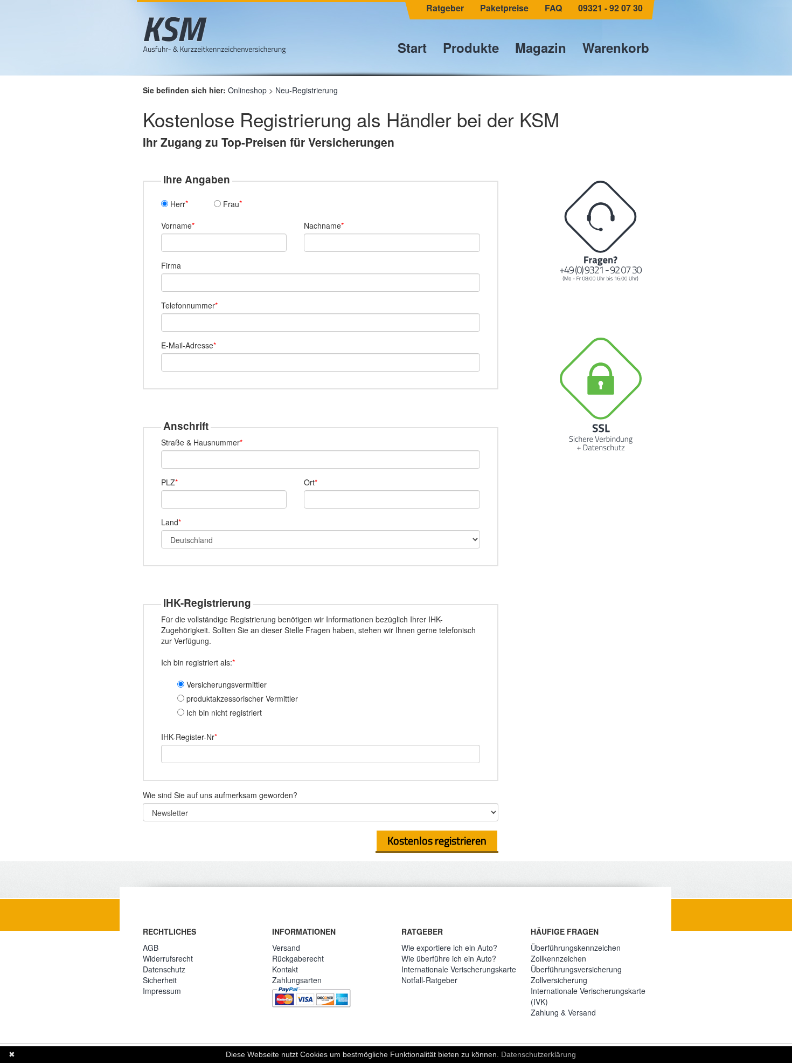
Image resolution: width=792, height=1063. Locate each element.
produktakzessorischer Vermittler (241, 698)
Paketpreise (504, 8)
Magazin (540, 47)
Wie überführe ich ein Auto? (448, 958)
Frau (230, 203)
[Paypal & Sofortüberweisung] (311, 995)
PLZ (168, 482)
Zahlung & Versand (563, 1012)
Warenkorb (615, 47)
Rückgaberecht (298, 958)
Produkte (471, 47)
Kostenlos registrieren (437, 840)
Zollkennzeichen (558, 958)
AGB (150, 947)
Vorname (176, 225)
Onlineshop (247, 90)
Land (169, 522)
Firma (171, 265)
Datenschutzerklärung (538, 1054)
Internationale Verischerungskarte (458, 969)
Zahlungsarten (297, 980)
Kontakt (285, 969)
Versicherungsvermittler (225, 684)
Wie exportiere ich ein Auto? (449, 947)
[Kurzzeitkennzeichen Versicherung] (214, 35)
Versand (286, 947)
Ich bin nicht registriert (223, 712)
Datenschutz (164, 969)
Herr (176, 203)
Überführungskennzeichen (576, 947)
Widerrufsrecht (168, 958)
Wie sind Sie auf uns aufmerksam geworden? (220, 795)
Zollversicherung (559, 980)
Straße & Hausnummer (200, 442)
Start (412, 47)
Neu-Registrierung (306, 90)
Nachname (322, 225)
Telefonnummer (188, 305)
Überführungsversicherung (576, 969)
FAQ (553, 8)
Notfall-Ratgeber (429, 980)
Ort (309, 482)
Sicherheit (160, 980)
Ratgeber (445, 8)
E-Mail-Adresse (187, 345)
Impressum (162, 990)
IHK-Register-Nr (187, 736)
